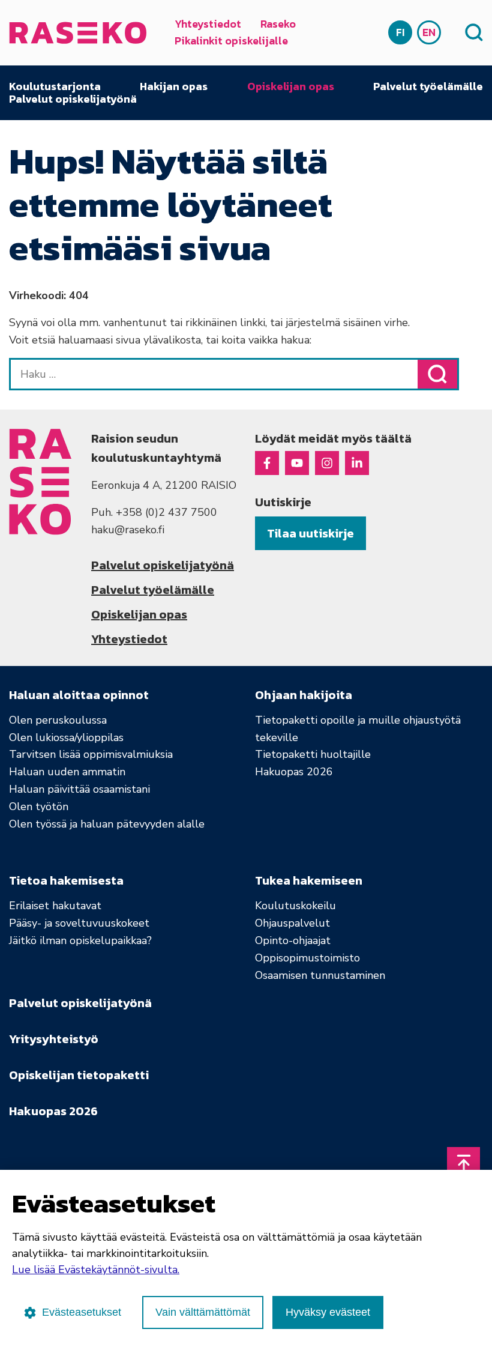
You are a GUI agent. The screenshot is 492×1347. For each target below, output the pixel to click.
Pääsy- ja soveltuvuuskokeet (79, 923)
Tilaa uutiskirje (310, 533)
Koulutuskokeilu (295, 905)
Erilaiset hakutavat (55, 905)
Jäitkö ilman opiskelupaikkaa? (80, 940)
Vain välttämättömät (202, 1312)
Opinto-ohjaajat (293, 940)
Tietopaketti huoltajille (313, 754)
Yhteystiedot (208, 24)
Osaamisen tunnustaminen (320, 975)
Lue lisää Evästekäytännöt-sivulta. (95, 1269)
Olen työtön (38, 806)
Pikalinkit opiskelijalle (231, 40)
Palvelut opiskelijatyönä (73, 99)
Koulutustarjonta (55, 86)
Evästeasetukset (81, 1312)
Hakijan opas (174, 86)
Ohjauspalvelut (292, 923)
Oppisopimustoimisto (307, 958)
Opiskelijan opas (290, 86)
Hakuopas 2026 (294, 771)
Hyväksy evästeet (328, 1312)
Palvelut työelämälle (428, 86)
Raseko (278, 24)
